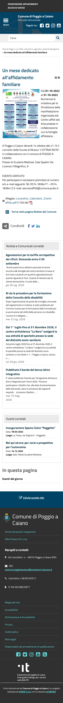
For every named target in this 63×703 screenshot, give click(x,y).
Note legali (10, 639)
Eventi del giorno (51, 49)
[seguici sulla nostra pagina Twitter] (47, 25)
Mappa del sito (12, 602)
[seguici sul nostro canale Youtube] (59, 25)
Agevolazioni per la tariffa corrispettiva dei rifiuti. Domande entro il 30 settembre (30, 259)
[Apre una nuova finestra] (29, 226)
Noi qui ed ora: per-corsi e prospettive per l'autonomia (29, 445)
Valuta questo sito (33, 498)
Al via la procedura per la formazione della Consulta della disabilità (29, 295)
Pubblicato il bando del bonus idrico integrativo (28, 372)
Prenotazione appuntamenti (23, 4)
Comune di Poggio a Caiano (35, 16)
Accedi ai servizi (16, 7)
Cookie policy (11, 632)
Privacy (9, 624)
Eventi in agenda (33, 49)
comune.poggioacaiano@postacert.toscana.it (28, 569)
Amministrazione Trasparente (20, 532)
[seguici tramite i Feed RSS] (45, 654)
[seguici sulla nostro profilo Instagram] (53, 25)
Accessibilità (11, 610)
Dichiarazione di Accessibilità (20, 617)
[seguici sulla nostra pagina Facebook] (42, 25)
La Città (19, 49)
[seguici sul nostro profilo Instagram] (31, 654)
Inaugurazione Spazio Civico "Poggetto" (30, 428)
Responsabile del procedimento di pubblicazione (29, 646)
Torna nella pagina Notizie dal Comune (33, 212)
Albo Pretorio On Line (16, 539)
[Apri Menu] (6, 20)
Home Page (8, 49)
